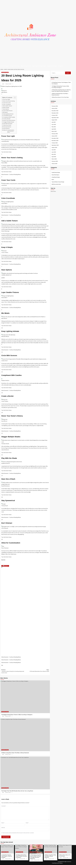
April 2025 (54, 129)
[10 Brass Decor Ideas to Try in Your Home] (65, 848)
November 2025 (55, 112)
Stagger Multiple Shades (8, 122)
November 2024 (55, 140)
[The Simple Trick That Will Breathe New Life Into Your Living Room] (25, 773)
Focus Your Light (6, 99)
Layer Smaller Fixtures (7, 110)
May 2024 (54, 154)
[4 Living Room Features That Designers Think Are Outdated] (7, 848)
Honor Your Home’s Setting (9, 101)
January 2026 (54, 108)
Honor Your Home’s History (9, 120)
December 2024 (55, 138)
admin (3, 83)
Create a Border (6, 118)
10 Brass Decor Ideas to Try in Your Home (60, 97)
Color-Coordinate (7, 104)
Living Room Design (15, 66)
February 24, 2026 (8, 754)
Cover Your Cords (7, 102)
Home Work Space (4, 66)
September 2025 (55, 117)
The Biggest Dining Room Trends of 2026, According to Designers (16, 714)
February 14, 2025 (8, 83)
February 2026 (55, 106)
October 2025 (55, 115)
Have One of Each (7, 125)
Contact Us (60, 66)
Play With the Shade (7, 123)
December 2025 (55, 110)
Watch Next (12, 131)
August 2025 (54, 119)
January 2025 (54, 135)
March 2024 (54, 158)
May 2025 (54, 126)
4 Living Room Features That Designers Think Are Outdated (61, 83)
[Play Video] (5, 566)
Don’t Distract (6, 128)
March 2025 (54, 131)
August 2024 (54, 147)
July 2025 (54, 122)
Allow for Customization (8, 130)
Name (2, 822)
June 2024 (54, 152)
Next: (39, 670)
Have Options (6, 109)
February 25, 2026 (8, 716)
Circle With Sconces (7, 115)
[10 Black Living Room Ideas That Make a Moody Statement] (25, 735)
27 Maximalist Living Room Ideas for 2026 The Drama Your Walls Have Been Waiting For (61, 90)
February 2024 (55, 161)
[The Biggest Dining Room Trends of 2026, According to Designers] (25, 696)
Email (27, 822)
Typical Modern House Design (39, 66)
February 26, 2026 (8, 858)
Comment (3, 805)
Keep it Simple (6, 107)
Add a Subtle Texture (7, 105)
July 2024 (54, 149)
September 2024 (55, 145)
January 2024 (54, 163)
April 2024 (54, 156)
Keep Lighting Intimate (8, 113)
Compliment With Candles (9, 117)
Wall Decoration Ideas (26, 66)
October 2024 (55, 142)
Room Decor (53, 191)
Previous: (12, 671)
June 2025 (54, 124)
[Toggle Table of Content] (14, 98)
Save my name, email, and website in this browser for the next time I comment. (18, 832)
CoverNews (54, 863)
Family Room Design (52, 66)
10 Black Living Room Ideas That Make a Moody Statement (15, 752)
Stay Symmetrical (7, 126)
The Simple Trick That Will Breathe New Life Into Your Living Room (17, 790)
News (53, 179)
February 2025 (55, 133)
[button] (71, 66)
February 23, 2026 (8, 792)
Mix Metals (5, 112)
